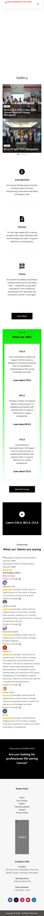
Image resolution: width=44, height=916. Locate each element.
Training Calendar (22, 807)
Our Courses (22, 800)
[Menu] (38, 4)
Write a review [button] (9, 576)
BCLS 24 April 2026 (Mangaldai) (21, 149)
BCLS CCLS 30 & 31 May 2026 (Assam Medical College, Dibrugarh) (20, 112)
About (22, 797)
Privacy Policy (22, 812)
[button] (21, 514)
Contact (22, 810)
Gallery (6, 106)
